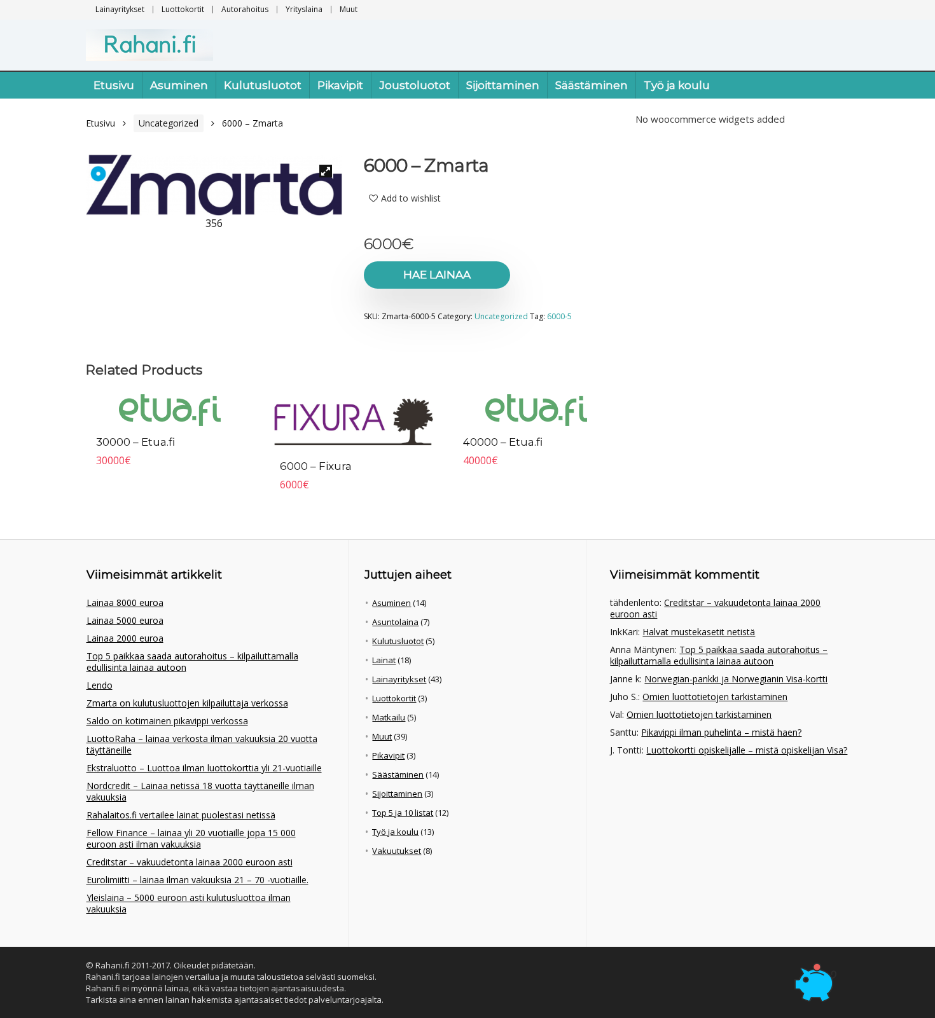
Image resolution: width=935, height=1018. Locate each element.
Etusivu (114, 85)
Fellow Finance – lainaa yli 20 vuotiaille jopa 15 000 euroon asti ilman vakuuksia (191, 838)
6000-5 (559, 316)
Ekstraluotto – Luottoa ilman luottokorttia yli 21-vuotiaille (204, 768)
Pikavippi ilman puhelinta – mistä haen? (721, 732)
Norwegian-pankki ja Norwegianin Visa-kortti (736, 679)
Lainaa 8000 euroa (125, 602)
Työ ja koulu (677, 85)
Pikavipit (340, 85)
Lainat (384, 660)
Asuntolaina (395, 622)
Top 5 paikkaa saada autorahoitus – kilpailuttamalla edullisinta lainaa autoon (192, 661)
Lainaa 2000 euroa (125, 638)
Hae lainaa (437, 274)
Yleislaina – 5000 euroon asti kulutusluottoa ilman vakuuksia (189, 903)
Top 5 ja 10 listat (402, 812)
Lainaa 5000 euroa (125, 620)
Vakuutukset (396, 850)
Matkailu (388, 717)
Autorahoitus (244, 9)
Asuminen (179, 85)
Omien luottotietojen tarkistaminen (714, 697)
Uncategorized (168, 123)
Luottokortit (183, 9)
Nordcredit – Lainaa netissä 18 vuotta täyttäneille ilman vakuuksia (200, 791)
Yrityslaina (304, 9)
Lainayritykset (119, 9)
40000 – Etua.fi (503, 442)
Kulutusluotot (262, 85)
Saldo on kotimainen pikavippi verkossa (167, 721)
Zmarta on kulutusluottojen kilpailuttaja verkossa (187, 703)
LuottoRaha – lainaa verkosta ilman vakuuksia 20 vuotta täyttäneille (202, 744)
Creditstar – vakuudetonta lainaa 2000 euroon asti (190, 862)
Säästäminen (591, 85)
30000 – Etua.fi (135, 442)
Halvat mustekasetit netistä (698, 632)
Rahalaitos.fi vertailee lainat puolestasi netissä (181, 815)
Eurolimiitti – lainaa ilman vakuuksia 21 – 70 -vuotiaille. (197, 880)
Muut (348, 9)
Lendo (100, 685)
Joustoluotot (414, 85)
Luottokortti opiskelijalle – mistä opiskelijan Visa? (746, 750)
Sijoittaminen (502, 85)
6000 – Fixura (316, 466)
